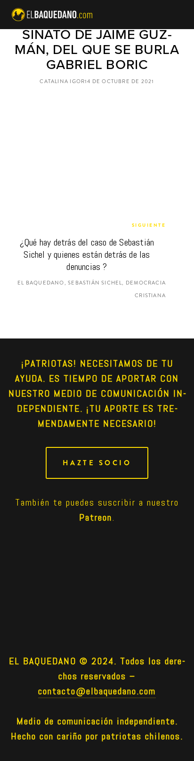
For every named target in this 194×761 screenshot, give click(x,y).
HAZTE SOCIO (97, 463)
